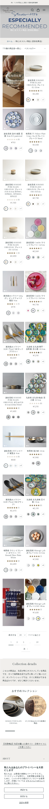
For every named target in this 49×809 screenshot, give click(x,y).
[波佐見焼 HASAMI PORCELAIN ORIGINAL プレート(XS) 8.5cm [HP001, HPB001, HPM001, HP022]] (13, 170)
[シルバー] (8, 313)
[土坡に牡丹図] (33, 361)
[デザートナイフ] (6, 364)
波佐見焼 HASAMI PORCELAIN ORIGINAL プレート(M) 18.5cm (36, 188)
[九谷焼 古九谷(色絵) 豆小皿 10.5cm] (36, 383)
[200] (16, 570)
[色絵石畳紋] (28, 514)
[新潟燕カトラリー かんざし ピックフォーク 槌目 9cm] (13, 281)
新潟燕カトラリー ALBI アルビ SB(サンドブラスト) (13, 349)
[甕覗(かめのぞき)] (16, 465)
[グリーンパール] (38, 257)
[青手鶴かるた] (33, 514)
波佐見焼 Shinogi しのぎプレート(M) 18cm (35, 605)
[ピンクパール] (28, 257)
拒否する (24, 796)
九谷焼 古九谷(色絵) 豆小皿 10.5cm (35, 399)
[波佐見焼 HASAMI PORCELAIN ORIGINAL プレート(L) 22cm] (36, 66)
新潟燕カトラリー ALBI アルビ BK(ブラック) (13, 502)
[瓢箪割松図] (38, 361)
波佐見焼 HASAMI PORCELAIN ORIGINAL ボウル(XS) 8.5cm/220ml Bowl (13, 401)
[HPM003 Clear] (38, 204)
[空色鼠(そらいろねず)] (6, 465)
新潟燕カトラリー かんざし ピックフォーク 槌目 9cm (13, 298)
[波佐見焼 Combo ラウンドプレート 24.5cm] (36, 281)
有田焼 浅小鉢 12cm (35, 451)
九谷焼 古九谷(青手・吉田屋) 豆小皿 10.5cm (35, 348)
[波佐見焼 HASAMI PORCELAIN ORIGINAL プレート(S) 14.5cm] (13, 228)
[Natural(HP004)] (28, 100)
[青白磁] (33, 565)
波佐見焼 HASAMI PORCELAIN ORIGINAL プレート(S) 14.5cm (13, 246)
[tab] (26, 75)
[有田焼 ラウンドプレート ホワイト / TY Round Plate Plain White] (13, 536)
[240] (11, 570)
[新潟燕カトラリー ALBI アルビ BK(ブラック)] (13, 485)
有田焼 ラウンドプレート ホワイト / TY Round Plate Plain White (13, 554)
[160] (36, 150)
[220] (31, 150)
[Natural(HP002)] (6, 262)
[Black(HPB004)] (33, 100)
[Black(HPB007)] (13, 417)
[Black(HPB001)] (11, 208)
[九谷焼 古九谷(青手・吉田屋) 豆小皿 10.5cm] (36, 332)
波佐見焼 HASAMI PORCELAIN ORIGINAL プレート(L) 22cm (36, 84)
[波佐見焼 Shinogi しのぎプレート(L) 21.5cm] (36, 536)
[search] (32, 10)
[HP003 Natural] (28, 204)
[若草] (38, 565)
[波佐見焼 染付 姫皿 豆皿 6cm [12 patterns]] (13, 119)
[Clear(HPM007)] (18, 417)
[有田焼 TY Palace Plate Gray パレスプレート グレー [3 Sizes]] (36, 119)
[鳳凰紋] (33, 412)
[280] (6, 570)
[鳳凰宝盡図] (38, 412)
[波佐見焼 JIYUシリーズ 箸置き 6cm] (13, 436)
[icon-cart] (38, 10)
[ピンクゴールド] (18, 313)
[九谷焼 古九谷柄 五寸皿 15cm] (36, 485)
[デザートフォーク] (11, 364)
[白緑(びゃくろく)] (11, 465)
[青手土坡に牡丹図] (38, 514)
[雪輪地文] (11, 148)
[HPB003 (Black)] (33, 204)
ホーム (10, 41)
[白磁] (28, 565)
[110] (40, 150)
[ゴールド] (13, 313)
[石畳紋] (28, 412)
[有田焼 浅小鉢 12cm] (36, 436)
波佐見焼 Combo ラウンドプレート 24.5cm (35, 297)
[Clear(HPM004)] (38, 100)
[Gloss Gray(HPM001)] (16, 208)
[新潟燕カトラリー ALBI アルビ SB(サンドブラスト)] (13, 332)
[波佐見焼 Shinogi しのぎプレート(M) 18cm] (36, 589)
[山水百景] (16, 148)
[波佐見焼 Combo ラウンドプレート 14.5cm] (36, 228)
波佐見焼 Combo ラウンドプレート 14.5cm (35, 244)
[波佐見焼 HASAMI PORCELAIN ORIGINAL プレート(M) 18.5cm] (36, 170)
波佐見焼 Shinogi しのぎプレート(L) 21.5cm (35, 551)
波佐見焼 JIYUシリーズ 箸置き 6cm (13, 452)
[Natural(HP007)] (8, 417)
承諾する (24, 790)
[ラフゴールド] (33, 463)
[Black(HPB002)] (11, 262)
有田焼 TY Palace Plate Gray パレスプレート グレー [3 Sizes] (36, 136)
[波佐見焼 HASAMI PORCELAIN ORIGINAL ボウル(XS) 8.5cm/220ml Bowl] (13, 383)
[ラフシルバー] (38, 463)
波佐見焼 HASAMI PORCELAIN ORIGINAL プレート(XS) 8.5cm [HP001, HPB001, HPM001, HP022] (13, 191)
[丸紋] (6, 148)
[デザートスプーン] (16, 364)
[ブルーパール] (33, 257)
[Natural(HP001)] (6, 208)
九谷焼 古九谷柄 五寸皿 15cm (36, 501)
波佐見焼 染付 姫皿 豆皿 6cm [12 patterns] (13, 135)
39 (37, 642)
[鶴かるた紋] (28, 361)
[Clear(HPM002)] (16, 262)
